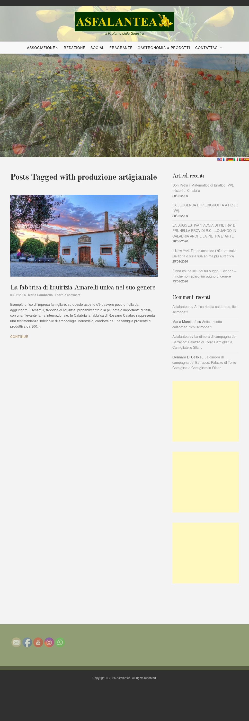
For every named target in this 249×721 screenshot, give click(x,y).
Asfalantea (180, 306)
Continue (19, 336)
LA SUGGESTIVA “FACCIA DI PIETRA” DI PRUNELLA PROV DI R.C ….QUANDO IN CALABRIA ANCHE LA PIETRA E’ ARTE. (204, 230)
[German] (230, 159)
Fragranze (121, 47)
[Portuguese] (241, 159)
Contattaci (207, 47)
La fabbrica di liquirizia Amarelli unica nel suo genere (82, 287)
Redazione (74, 47)
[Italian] (235, 159)
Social (97, 47)
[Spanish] (246, 159)
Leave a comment (67, 294)
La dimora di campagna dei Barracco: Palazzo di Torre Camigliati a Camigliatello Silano (204, 342)
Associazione (41, 47)
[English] (219, 159)
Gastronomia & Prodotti (164, 47)
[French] (225, 159)
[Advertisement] (205, 411)
